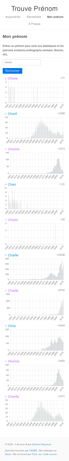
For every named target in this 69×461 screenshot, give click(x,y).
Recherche (34, 17)
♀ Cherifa (11, 396)
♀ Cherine (12, 149)
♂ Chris (10, 326)
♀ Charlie (11, 290)
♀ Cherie (11, 78)
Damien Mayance (41, 444)
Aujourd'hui (13, 17)
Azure (8, 454)
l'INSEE (33, 450)
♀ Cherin (11, 220)
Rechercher (12, 70)
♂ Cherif (10, 114)
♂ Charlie (11, 255)
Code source (50, 454)
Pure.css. (37, 454)
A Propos (34, 24)
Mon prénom (55, 17)
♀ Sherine (11, 361)
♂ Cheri (10, 184)
